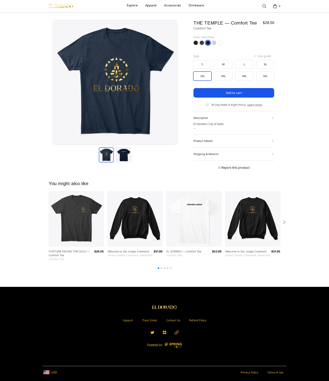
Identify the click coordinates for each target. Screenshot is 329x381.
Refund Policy (197, 320)
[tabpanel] (115, 82)
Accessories (172, 5)
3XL (223, 76)
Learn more (254, 105)
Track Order (149, 320)
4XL (244, 76)
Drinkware (196, 5)
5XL (265, 76)
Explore (132, 5)
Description (200, 118)
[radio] (202, 64)
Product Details (203, 141)
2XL (202, 76)
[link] (76, 218)
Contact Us (173, 320)
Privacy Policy (249, 372)
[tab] (106, 155)
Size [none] (196, 56)
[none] (262, 56)
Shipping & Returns (206, 154)
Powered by (154, 344)
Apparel (151, 5)
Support (128, 320)
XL (265, 64)
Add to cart (234, 93)
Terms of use (275, 372)
